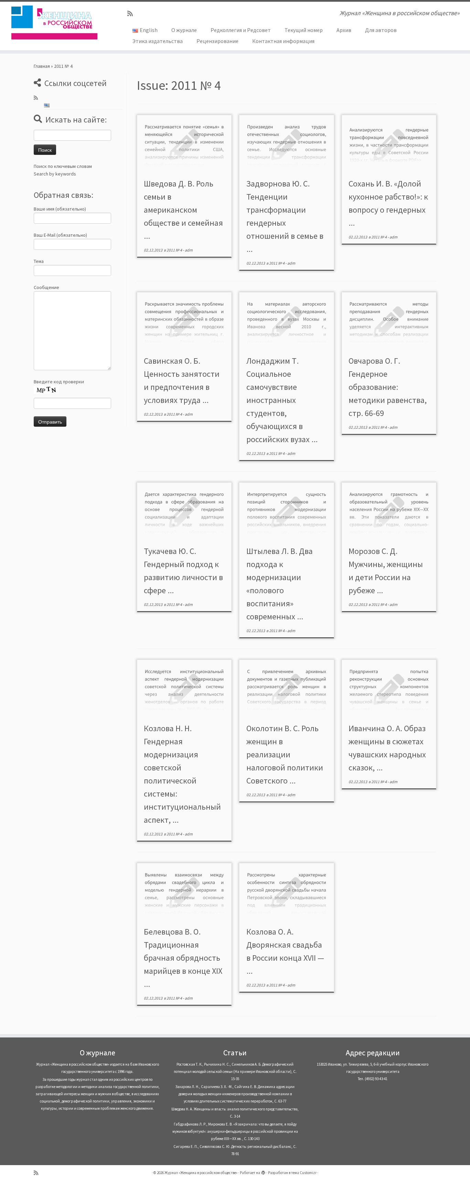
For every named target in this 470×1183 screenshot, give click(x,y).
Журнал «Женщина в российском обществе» (200, 1172)
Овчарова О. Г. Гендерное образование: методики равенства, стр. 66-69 (388, 386)
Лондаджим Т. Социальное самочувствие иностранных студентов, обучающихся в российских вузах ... (282, 400)
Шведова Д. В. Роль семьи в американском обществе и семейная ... (183, 209)
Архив (344, 29)
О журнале (184, 29)
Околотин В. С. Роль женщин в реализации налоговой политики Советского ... (284, 754)
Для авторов (381, 29)
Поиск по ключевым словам (63, 166)
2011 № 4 (175, 250)
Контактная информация (283, 41)
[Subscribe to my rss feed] (132, 14)
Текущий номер (304, 29)
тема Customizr (304, 1172)
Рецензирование (217, 41)
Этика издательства (157, 41)
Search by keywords (55, 174)
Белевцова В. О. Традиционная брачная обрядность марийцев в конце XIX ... (183, 957)
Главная (42, 66)
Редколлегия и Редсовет (241, 29)
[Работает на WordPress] (263, 1171)
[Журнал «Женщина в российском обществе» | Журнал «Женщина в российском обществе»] (54, 22)
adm (189, 250)
